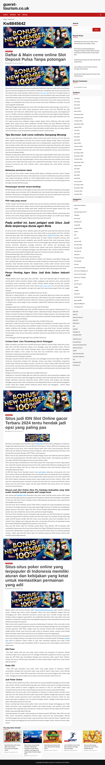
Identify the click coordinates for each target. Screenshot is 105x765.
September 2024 (79, 162)
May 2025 (77, 136)
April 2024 (77, 178)
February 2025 (78, 146)
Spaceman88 (77, 300)
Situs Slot (39, 444)
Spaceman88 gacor (79, 303)
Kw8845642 (9, 63)
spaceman (77, 293)
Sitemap (24, 14)
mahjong (75, 329)
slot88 (76, 287)
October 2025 (78, 120)
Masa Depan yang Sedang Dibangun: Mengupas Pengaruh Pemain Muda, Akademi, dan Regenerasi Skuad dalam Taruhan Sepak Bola (87, 51)
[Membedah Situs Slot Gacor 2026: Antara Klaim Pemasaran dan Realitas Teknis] (12, 737)
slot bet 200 (77, 241)
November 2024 (78, 156)
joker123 (75, 320)
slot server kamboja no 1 (81, 270)
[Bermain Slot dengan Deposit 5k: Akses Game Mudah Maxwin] (92, 737)
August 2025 (78, 127)
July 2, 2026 (92, 750)
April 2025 (77, 140)
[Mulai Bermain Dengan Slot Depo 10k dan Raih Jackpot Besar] (52, 737)
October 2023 (78, 191)
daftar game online (45, 286)
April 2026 (77, 108)
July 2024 (76, 168)
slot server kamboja (79, 267)
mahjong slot (77, 221)
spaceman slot (77, 362)
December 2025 (78, 114)
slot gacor (77, 254)
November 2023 (78, 187)
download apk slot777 (80, 212)
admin (7, 752)
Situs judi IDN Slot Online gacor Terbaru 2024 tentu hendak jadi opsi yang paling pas (36, 423)
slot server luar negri (80, 274)
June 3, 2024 (17, 588)
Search (75, 23)
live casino (77, 218)
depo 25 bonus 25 (78, 317)
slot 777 (76, 238)
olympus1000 (78, 228)
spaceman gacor (78, 297)
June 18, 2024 (17, 63)
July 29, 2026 (12, 752)
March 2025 (77, 143)
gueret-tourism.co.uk (16, 6)
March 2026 (77, 111)
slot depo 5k (77, 251)
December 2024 (78, 152)
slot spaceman (77, 341)
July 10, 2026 (52, 750)
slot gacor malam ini (78, 356)
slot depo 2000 (77, 334)
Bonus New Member (80, 205)
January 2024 (78, 181)
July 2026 (76, 98)
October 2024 (78, 159)
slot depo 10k (78, 244)
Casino (5, 14)
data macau (76, 323)
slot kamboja (77, 261)
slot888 (76, 290)
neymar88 (77, 225)
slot (74, 326)
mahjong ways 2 (77, 338)
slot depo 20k (78, 248)
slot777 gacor (78, 284)
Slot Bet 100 (44, 93)
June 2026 (77, 101)
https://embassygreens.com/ (44, 610)
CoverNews (57, 762)
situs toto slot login (78, 353)
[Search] (101, 14)
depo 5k (75, 314)
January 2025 (78, 149)
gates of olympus (77, 347)
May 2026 (77, 104)
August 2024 (78, 165)
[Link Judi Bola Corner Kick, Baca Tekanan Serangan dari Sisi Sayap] (72, 737)
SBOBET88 (51, 235)
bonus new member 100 (79, 344)
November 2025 (78, 117)
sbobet (76, 231)
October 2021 (78, 194)
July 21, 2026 (32, 755)
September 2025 (79, 124)
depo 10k (75, 311)
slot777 (76, 280)
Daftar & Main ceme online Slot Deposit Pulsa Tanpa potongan (35, 57)
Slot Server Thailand (80, 277)
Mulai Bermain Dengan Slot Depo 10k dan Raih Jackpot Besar (87, 60)
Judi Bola (13, 14)
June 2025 (77, 133)
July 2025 (76, 130)
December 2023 (78, 184)
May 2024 (77, 175)
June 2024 (77, 172)
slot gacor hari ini (79, 257)
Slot (19, 14)
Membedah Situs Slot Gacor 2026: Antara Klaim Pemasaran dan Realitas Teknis (86, 42)
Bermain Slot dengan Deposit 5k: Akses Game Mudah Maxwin (87, 75)
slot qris (76, 264)
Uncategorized (9, 51)
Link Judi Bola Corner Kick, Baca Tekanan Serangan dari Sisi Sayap (85, 68)
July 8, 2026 (72, 750)
